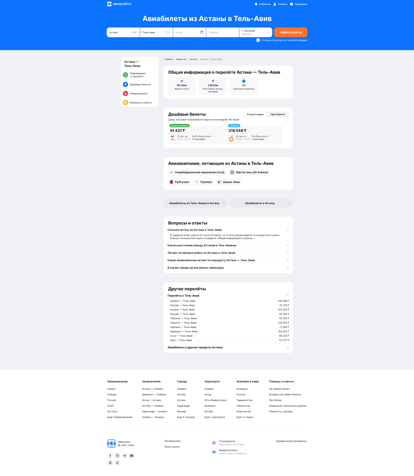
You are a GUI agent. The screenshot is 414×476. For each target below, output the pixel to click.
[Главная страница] (119, 4)
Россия (111, 400)
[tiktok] (117, 463)
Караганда (183, 405)
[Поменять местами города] (140, 32)
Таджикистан (244, 400)
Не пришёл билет (279, 388)
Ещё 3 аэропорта (215, 417)
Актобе (181, 394)
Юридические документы (291, 441)
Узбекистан (243, 405)
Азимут (111, 388)
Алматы (181, 388)
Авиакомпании (117, 381)
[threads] (110, 463)
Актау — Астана (151, 400)
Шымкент (210, 405)
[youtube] (132, 456)
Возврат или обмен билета (285, 394)
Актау (208, 394)
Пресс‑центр (172, 446)
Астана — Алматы (152, 388)
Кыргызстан (244, 411)
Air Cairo (112, 411)
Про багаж (275, 400)
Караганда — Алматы (154, 411)
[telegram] (124, 456)
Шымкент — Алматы (154, 394)
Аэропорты (212, 381)
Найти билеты (291, 32)
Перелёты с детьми (281, 411)
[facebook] (110, 456)
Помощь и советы (281, 381)
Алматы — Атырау (153, 417)
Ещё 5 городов (186, 417)
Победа (111, 394)
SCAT (110, 405)
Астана (181, 400)
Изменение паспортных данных (288, 405)
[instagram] (117, 456)
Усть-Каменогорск (216, 400)
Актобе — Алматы (152, 405)
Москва (181, 411)
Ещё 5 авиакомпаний (119, 417)
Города (182, 381)
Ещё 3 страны (245, 417)
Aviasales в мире (248, 381)
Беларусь (242, 388)
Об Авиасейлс (172, 441)
